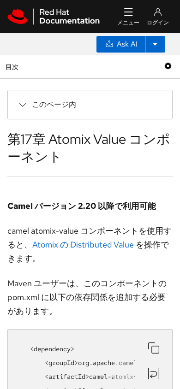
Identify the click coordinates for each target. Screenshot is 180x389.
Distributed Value (102, 244)
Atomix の (50, 244)
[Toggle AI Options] (155, 44)
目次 (13, 66)
